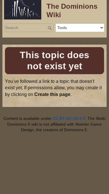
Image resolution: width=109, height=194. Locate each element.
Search (50, 28)
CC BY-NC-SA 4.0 (69, 118)
